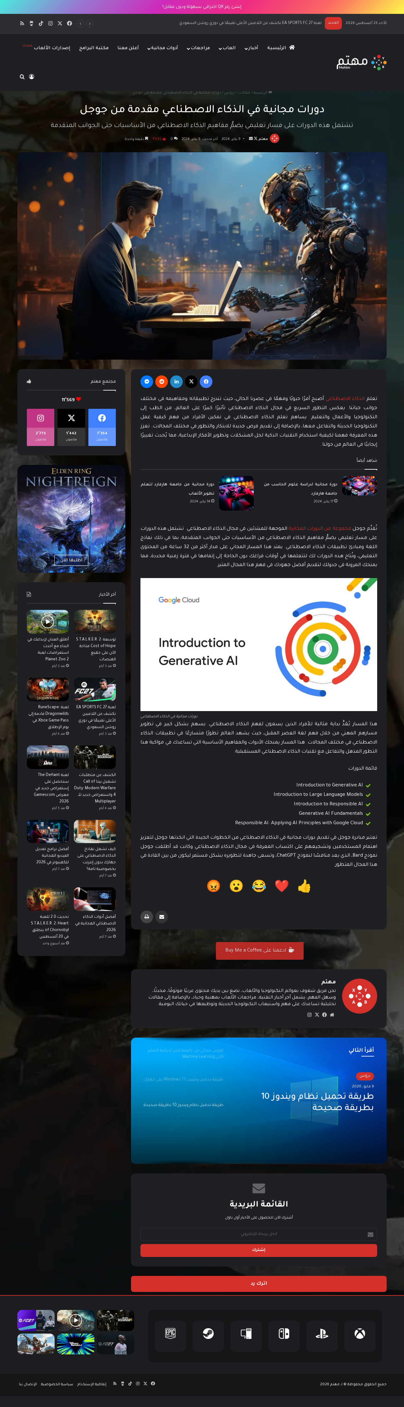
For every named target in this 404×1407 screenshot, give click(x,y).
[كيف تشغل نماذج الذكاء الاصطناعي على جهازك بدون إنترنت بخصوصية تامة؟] (95, 831)
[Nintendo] (284, 1336)
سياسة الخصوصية (57, 1385)
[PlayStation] (322, 1336)
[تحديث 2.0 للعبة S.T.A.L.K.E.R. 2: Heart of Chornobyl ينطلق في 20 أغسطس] (48, 899)
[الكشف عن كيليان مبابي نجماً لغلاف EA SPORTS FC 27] (115, 1344)
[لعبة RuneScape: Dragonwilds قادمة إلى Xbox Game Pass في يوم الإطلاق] (48, 689)
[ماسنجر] (146, 381)
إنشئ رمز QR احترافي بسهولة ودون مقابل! (202, 7)
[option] (259, 1101)
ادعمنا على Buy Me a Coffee (256, 950)
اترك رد (259, 1284)
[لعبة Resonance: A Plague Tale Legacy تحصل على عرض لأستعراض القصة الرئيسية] (75, 1320)
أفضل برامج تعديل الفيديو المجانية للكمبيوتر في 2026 (52, 856)
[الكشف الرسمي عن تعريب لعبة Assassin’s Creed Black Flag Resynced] (36, 1344)
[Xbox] (360, 1336)
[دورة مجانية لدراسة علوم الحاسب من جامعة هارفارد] (359, 485)
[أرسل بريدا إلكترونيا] (251, 139)
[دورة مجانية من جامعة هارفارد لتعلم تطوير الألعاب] (236, 493)
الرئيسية (277, 48)
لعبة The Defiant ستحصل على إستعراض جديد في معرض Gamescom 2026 (51, 788)
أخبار (253, 48)
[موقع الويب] (332, 1015)
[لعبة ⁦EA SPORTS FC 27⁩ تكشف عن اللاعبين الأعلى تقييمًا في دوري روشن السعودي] (95, 689)
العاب (229, 48)
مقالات (244, 93)
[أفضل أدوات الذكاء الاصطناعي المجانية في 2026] (95, 899)
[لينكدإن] (176, 381)
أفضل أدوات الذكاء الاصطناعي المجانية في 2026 (95, 924)
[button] (304, 889)
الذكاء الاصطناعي (345, 399)
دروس (229, 93)
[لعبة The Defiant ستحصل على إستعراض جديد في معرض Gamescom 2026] (48, 757)
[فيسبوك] (206, 381)
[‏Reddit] (161, 381)
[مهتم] (361, 62)
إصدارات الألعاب (46, 47)
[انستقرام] (309, 1015)
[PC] (246, 1336)
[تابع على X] (255, 139)
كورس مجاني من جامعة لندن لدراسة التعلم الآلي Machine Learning (317, 1104)
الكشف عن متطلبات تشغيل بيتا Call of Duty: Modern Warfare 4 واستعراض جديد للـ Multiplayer (95, 788)
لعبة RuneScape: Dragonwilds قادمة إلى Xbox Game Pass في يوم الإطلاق (256, 23)
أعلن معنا (128, 48)
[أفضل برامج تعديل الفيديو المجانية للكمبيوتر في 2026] (48, 831)
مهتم (263, 139)
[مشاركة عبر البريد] (161, 917)
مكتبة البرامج (94, 48)
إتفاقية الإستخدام (91, 1385)
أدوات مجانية (164, 48)
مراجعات (200, 48)
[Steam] (208, 1336)
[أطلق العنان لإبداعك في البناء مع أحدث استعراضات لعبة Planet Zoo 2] (48, 622)
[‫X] (191, 381)
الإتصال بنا (28, 1385)
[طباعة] (146, 917)
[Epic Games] (170, 1336)
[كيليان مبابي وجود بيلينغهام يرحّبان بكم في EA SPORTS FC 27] (36, 1320)
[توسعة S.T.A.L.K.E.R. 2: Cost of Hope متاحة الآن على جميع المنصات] (95, 622)
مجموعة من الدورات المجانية (319, 529)
